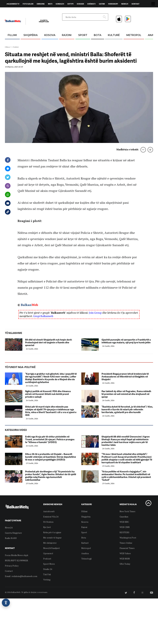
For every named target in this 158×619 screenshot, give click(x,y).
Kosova (49, 35)
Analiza (85, 553)
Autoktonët (49, 511)
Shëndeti (91, 4)
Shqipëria (30, 35)
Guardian (124, 516)
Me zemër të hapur (52, 537)
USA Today (125, 563)
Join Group (95, 312)
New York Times (127, 511)
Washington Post (128, 537)
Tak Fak (47, 574)
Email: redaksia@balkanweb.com (21, 576)
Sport (82, 35)
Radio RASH (11, 538)
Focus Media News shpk (16, 555)
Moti (50, 4)
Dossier (80, 4)
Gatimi (102, 4)
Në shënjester (50, 542)
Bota (97, 35)
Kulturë (114, 35)
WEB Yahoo (125, 553)
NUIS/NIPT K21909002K (16, 560)
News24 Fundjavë (51, 548)
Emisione (41, 4)
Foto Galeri (28, 4)
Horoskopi (113, 4)
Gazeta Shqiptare (13, 532)
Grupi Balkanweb (43, 316)
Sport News (49, 563)
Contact (9, 570)
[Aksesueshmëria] (6, 603)
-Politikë (15, 47)
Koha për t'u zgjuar (52, 532)
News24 (124, 4)
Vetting (46, 579)
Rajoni (67, 35)
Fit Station (48, 521)
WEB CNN (125, 527)
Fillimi (12, 35)
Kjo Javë (47, 527)
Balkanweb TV (12, 4)
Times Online (126, 542)
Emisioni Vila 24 (50, 516)
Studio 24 (47, 569)
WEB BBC (124, 521)
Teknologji (86, 558)
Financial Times (127, 548)
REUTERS (124, 532)
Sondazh (60, 4)
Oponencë (48, 553)
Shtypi (70, 4)
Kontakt (135, 4)
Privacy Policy (12, 565)
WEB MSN (125, 558)
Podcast (47, 558)
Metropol (133, 35)
